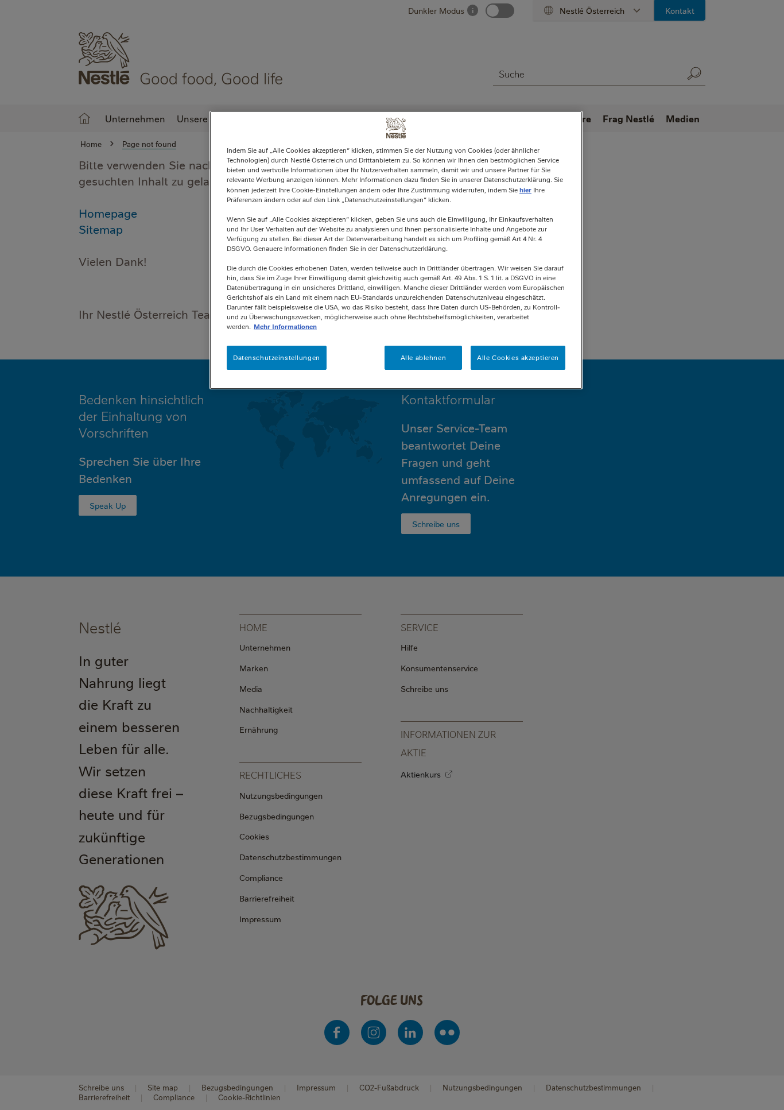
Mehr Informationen (285, 326)
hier (525, 189)
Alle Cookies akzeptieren (518, 357)
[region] (396, 250)
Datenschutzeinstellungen (276, 357)
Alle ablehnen (423, 357)
